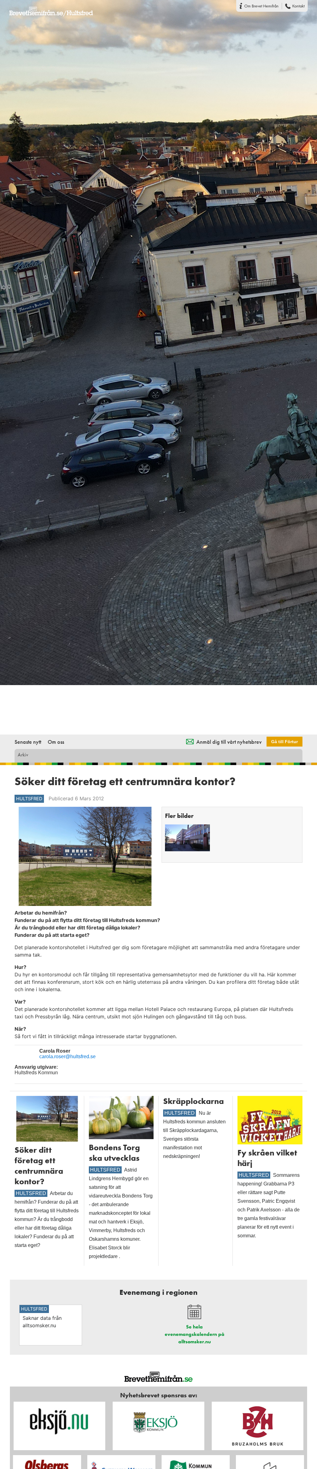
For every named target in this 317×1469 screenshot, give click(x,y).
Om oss (56, 741)
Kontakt (298, 6)
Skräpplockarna (193, 1101)
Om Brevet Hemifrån (261, 6)
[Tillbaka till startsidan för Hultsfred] (46, 8)
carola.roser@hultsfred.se (67, 1056)
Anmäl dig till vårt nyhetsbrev (229, 741)
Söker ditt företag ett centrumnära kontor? (39, 1166)
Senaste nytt (28, 741)
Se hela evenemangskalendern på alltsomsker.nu (194, 1334)
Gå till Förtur (284, 741)
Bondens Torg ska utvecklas (114, 1152)
